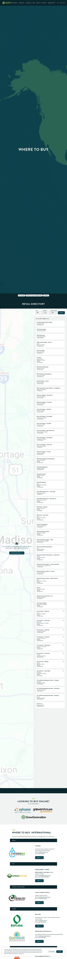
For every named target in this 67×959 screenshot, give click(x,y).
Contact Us (28, 2)
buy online (22, 295)
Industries (14, 2)
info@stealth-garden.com (44, 897)
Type (37, 310)
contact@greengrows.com (44, 875)
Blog (34, 2)
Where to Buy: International (34, 295)
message (40, 836)
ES (64, 2)
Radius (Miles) (54, 310)
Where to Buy (51, 2)
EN (60, 2)
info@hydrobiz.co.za (43, 852)
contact (46, 295)
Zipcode (45, 310)
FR (62, 2)
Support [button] (44, 2)
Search (61, 312)
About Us (38, 2)
